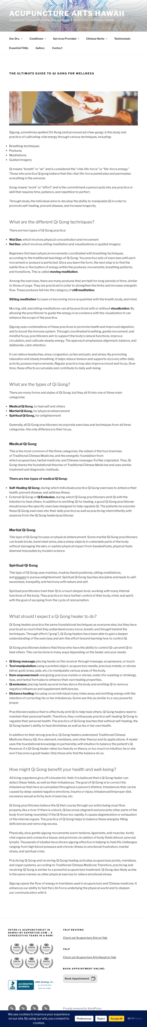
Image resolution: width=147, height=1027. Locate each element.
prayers (20, 577)
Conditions (36, 38)
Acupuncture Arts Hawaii (67, 13)
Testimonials (122, 38)
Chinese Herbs (95, 38)
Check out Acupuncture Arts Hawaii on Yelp (89, 957)
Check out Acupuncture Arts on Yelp (85, 937)
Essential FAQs (18, 48)
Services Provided (64, 38)
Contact (57, 48)
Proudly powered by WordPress (82, 1008)
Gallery (40, 48)
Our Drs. (14, 38)
